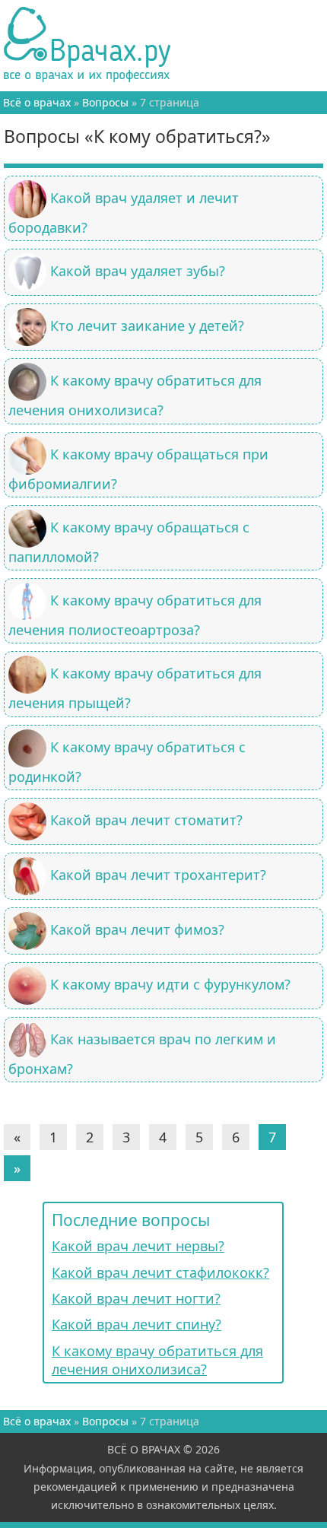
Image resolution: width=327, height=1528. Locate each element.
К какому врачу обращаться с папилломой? (128, 542)
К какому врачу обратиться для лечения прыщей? (135, 688)
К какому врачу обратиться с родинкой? (127, 762)
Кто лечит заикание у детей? (147, 325)
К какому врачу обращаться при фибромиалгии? (138, 468)
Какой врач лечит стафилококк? (160, 1272)
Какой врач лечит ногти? (136, 1298)
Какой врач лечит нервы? (138, 1246)
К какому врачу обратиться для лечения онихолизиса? (135, 395)
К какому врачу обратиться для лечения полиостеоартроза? (135, 615)
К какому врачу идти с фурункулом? (170, 984)
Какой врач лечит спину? (136, 1324)
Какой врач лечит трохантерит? (158, 875)
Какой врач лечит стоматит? (146, 820)
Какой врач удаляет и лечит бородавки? (123, 213)
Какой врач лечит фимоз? (137, 929)
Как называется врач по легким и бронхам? (142, 1054)
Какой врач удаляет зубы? (137, 271)
